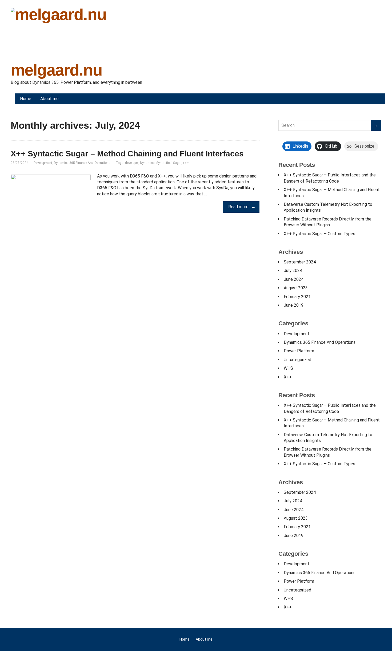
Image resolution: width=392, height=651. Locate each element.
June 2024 (293, 279)
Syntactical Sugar (168, 163)
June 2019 (293, 305)
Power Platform (299, 350)
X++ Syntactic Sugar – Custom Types (319, 233)
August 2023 (296, 287)
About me (204, 639)
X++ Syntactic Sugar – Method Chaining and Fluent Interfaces (127, 153)
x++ (186, 163)
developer (131, 163)
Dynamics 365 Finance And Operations (82, 163)
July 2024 (293, 270)
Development (43, 163)
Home (184, 639)
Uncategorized (297, 359)
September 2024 (300, 262)
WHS (288, 368)
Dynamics (147, 163)
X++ (288, 377)
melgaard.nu (56, 69)
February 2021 (297, 296)
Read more (238, 206)
